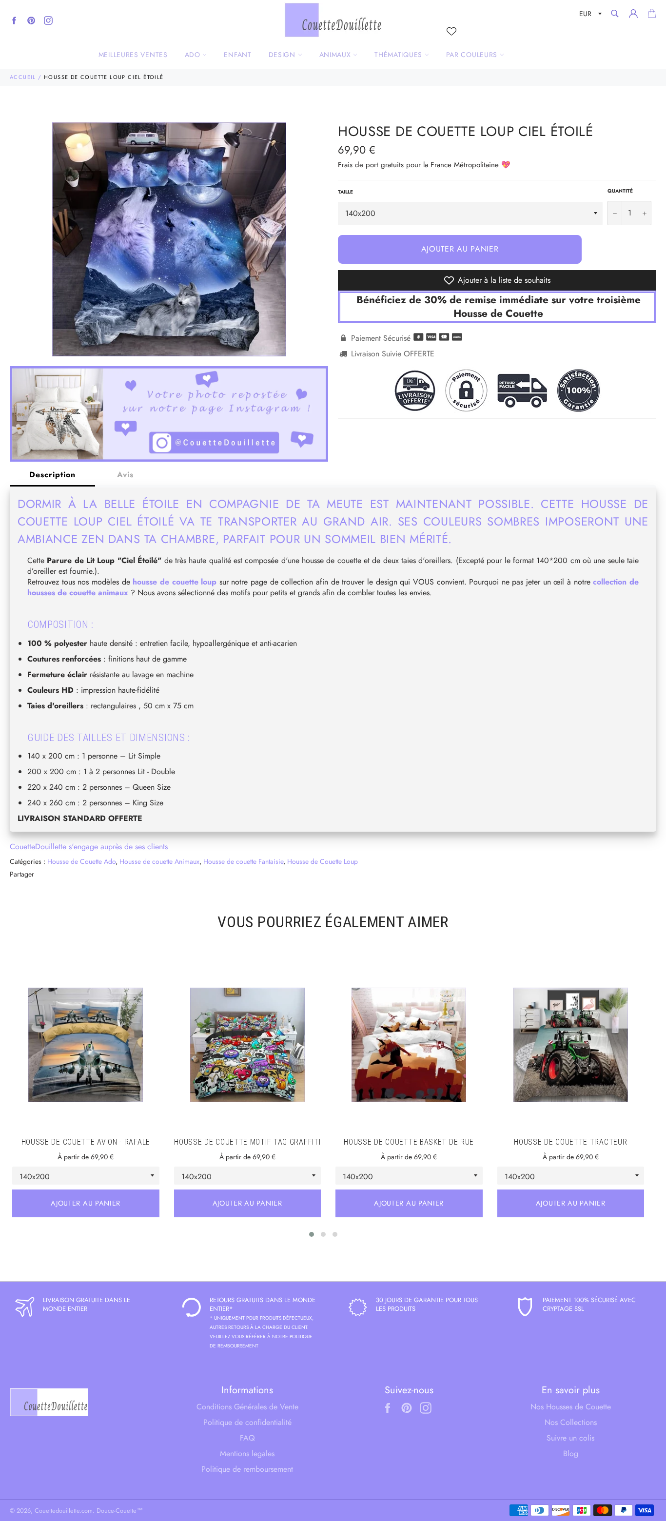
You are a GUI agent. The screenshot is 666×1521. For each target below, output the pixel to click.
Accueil (23, 77)
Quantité (620, 191)
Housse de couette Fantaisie (243, 861)
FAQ (247, 1437)
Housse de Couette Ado (81, 861)
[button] (311, 1234)
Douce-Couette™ (120, 1510)
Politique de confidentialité (247, 1422)
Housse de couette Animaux (159, 861)
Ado (194, 54)
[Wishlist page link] (451, 31)
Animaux (336, 54)
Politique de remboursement (247, 1469)
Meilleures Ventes (133, 54)
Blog (570, 1453)
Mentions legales (247, 1453)
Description (52, 474)
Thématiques (399, 54)
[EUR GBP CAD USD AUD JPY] (589, 15)
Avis (125, 474)
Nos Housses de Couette (570, 1406)
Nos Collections (571, 1422)
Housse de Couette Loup (322, 861)
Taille (345, 192)
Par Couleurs (473, 54)
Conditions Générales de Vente (247, 1406)
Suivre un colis (570, 1437)
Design (283, 54)
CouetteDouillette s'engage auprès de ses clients (89, 846)
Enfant (237, 54)
